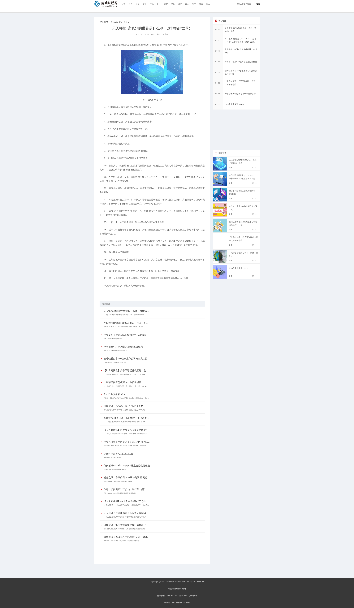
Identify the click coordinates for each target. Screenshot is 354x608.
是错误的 (114, 293)
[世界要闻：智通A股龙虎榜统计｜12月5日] (220, 201)
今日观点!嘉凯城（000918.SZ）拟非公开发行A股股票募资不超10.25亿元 (243, 178)
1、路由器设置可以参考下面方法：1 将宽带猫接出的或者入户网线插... (125, 517)
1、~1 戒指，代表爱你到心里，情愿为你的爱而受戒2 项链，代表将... (125, 422)
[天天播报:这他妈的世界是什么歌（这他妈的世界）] (220, 170)
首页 (123, 4)
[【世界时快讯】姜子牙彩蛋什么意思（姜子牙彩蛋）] (220, 247)
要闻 (130, 4)
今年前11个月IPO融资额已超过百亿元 (123, 346)
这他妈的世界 (123, 293)
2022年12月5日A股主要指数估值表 (115, 469)
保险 (173, 4)
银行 (180, 4)
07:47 (217, 40)
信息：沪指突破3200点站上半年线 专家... (125, 489)
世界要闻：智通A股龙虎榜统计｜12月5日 (125, 335)
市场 (152, 4)
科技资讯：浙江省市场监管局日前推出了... (126, 525)
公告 (159, 4)
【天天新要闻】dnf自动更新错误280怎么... (126, 501)
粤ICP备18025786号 (181, 602)
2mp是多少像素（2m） (116, 394)
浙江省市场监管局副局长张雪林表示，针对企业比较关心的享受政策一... (126, 529)
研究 (166, 4)
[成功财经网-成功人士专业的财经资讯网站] (105, 4)
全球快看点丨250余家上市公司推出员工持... (126, 358)
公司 (138, 4)
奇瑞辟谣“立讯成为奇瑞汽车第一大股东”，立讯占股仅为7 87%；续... (125, 410)
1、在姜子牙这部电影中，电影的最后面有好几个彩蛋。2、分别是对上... (126, 374)
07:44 (217, 62)
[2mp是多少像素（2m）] (220, 278)
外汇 (194, 4)
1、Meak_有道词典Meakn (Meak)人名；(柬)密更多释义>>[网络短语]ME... (126, 433)
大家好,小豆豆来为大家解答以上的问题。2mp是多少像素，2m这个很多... (126, 398)
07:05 (217, 104)
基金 (187, 4)
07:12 (217, 83)
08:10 (217, 30)
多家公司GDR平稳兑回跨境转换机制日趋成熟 (118, 481)
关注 (125, 22)
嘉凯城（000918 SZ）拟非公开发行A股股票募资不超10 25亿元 (123, 326)
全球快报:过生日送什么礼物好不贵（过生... (126, 418)
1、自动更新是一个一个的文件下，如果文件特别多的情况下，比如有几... (126, 505)
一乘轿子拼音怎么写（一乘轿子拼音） (124, 382)
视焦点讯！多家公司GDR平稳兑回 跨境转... (126, 477)
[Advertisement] (151, 552)
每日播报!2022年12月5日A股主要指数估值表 (127, 465)
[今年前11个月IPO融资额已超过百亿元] (220, 216)
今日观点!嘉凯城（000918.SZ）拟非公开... (126, 323)
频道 (201, 4)
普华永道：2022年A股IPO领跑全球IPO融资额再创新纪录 (121, 540)
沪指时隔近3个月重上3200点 (118, 453)
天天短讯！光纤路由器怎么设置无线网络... (126, 513)
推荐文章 (222, 153)
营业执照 (193, 595)
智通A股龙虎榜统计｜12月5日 (113, 338)
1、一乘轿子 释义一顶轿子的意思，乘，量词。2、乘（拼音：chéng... (125, 386)
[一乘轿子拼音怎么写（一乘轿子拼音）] (220, 263)
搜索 (258, 4)
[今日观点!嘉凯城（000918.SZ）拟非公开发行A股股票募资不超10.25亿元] (220, 185)
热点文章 (222, 21)
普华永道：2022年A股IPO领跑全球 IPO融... (126, 537)
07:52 (217, 72)
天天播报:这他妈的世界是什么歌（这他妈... (126, 311)
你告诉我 (131, 293)
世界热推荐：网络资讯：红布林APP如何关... (127, 442)
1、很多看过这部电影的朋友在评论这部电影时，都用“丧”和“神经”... (124, 315)
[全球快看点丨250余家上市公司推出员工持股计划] (220, 232)
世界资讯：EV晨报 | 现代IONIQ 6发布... (124, 406)
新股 (145, 4)
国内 (208, 4)
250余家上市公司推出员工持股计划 (115, 362)
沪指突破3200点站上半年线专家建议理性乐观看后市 (120, 493)
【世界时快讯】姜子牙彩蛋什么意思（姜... (126, 370)
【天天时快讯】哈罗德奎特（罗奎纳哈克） (126, 430)
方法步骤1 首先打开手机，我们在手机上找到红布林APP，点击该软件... (126, 445)
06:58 (217, 94)
